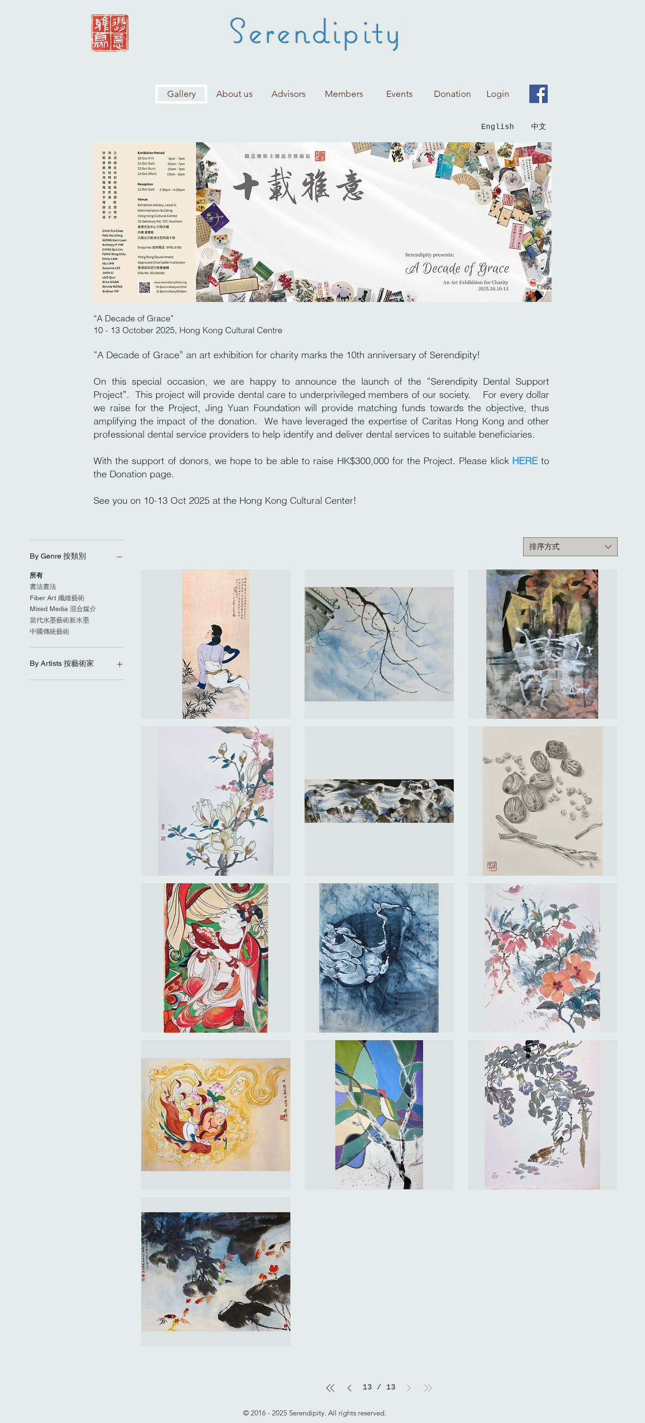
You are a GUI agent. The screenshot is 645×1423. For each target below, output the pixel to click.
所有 (36, 575)
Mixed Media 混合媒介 (63, 608)
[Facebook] (538, 94)
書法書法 (43, 586)
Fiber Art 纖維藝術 (57, 598)
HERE (525, 460)
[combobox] (570, 546)
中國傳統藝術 (49, 631)
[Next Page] (409, 1388)
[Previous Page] (349, 1388)
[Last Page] (427, 1388)
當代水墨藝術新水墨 (59, 620)
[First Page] (330, 1388)
